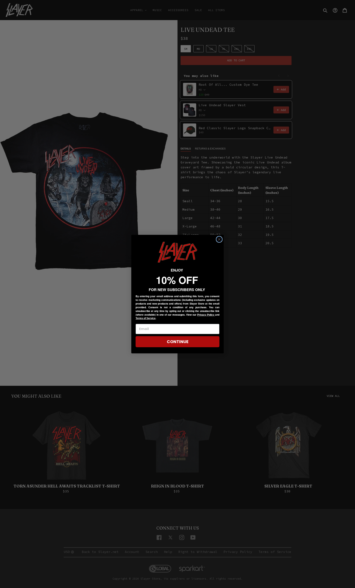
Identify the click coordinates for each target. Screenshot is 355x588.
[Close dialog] (219, 239)
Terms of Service (146, 318)
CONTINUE (177, 342)
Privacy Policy (206, 314)
